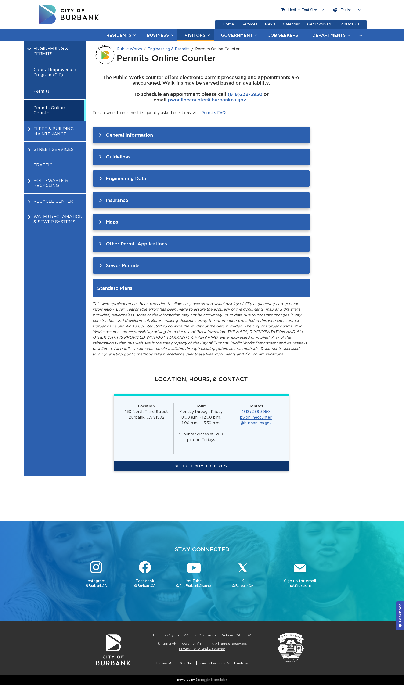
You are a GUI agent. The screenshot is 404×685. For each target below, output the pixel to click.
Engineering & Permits (50, 51)
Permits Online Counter (49, 110)
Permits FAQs (214, 113)
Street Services (53, 149)
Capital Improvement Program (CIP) (55, 72)
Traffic (43, 164)
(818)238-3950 (245, 94)
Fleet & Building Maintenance (53, 131)
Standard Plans (114, 288)
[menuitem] (55, 81)
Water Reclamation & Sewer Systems (58, 219)
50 (267, 411)
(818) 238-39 (253, 411)
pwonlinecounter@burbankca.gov (207, 99)
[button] (360, 35)
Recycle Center (53, 201)
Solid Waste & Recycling (50, 183)
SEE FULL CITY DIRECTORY (201, 466)
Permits (41, 91)
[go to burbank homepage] (69, 14)
